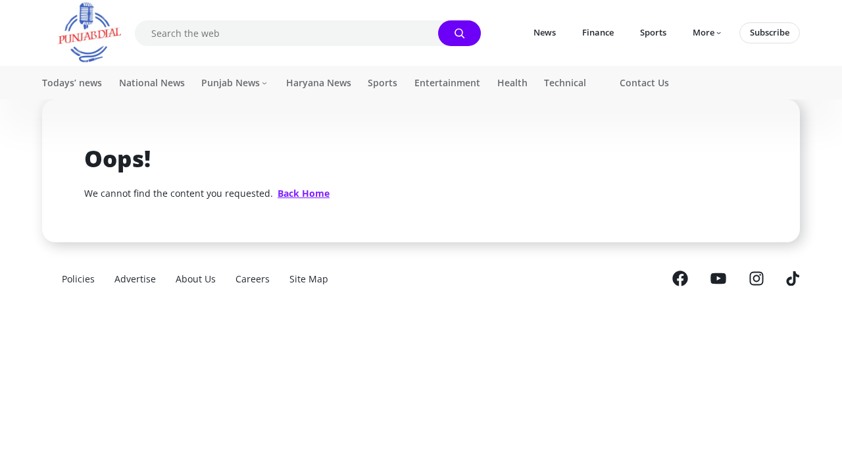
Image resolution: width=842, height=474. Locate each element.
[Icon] (680, 279)
